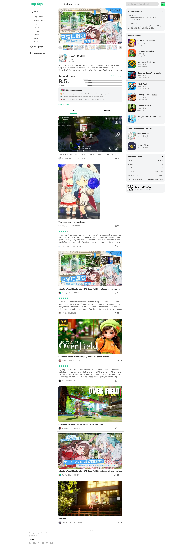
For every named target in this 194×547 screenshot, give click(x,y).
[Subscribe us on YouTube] (43, 543)
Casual (77, 59)
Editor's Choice (40, 20)
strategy (37, 27)
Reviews (76, 4)
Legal (38, 533)
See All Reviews (63, 104)
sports (36, 38)
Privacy (48, 533)
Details (68, 4)
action (36, 34)
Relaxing (83, 59)
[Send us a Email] (51, 543)
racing (37, 42)
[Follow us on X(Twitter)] (38, 543)
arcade (37, 24)
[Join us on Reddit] (47, 543)
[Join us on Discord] (34, 543)
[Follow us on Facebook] (30, 543)
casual (37, 31)
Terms (43, 533)
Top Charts (38, 17)
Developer (32, 533)
